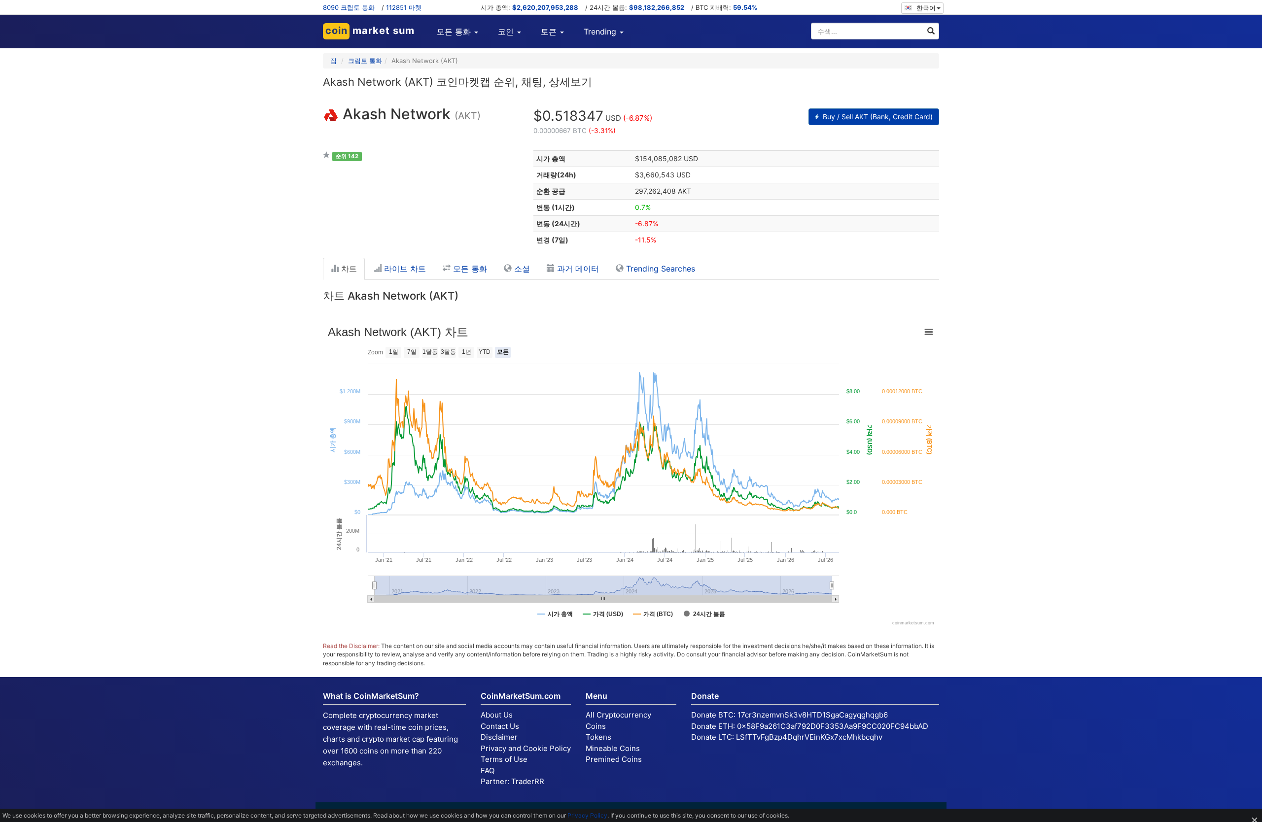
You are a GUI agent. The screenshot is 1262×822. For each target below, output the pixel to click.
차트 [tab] (348, 269)
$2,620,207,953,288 (545, 7)
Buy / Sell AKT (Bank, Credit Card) (877, 116)
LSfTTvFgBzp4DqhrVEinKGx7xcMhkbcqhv (809, 737)
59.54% (745, 7)
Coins (596, 726)
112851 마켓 (403, 7)
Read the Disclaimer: (351, 646)
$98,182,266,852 (656, 7)
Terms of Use (504, 759)
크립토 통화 (365, 61)
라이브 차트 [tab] (404, 269)
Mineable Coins (613, 748)
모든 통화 (469, 269)
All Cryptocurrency (618, 714)
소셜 (521, 269)
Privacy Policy (587, 815)
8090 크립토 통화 (349, 7)
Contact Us (500, 726)
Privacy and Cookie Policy (526, 748)
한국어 (925, 8)
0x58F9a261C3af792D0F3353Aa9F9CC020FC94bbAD (832, 726)
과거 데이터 (577, 269)
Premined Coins (614, 759)
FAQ (487, 770)
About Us (497, 714)
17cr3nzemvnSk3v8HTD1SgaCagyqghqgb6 (812, 714)
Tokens (598, 737)
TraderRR (527, 781)
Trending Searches (659, 269)
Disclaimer (499, 737)
